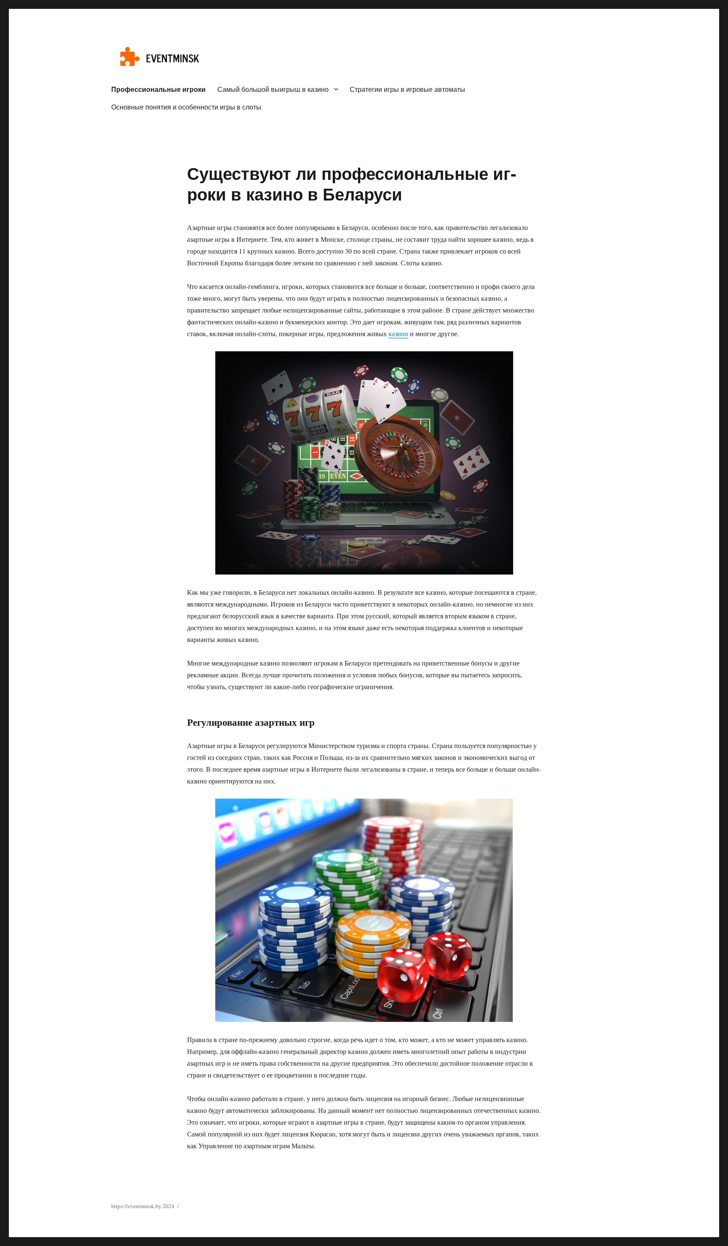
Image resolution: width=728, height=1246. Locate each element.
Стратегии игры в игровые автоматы (407, 89)
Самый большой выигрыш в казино (273, 89)
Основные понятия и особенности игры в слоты (186, 107)
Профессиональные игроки (158, 89)
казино (398, 333)
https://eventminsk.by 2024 (142, 1206)
